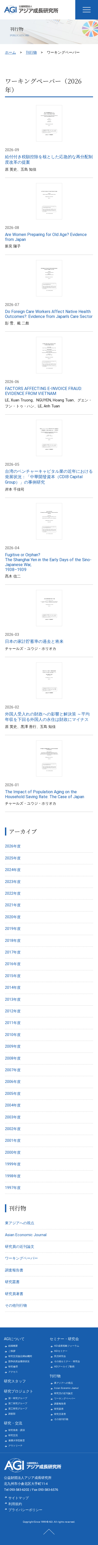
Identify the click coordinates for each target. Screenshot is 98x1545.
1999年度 (13, 1164)
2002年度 (13, 1129)
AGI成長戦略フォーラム (66, 1346)
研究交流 (13, 1435)
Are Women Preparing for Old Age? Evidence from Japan (46, 237)
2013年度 (13, 999)
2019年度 (13, 929)
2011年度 (13, 1023)
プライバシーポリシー (25, 1510)
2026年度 (13, 846)
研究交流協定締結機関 (20, 1356)
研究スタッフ (15, 1381)
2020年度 (13, 917)
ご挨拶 (11, 1351)
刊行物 (31, 52)
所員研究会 (60, 1356)
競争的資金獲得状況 (19, 1361)
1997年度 (13, 1188)
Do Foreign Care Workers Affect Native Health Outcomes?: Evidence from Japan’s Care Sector (49, 314)
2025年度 (13, 858)
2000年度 (13, 1152)
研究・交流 (13, 1423)
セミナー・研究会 (64, 1339)
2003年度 (13, 1117)
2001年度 (13, 1140)
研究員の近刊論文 (19, 1246)
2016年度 (13, 964)
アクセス (13, 1371)
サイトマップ (18, 1498)
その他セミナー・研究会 (67, 1361)
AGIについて (14, 1339)
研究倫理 (13, 1366)
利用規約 (15, 1504)
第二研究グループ (17, 1403)
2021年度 (13, 905)
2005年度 (13, 1093)
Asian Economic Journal (26, 1235)
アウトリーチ (15, 1445)
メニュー (86, 9)
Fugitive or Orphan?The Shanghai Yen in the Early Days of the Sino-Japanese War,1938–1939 (48, 562)
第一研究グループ (17, 1398)
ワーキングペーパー (21, 1258)
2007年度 (13, 1070)
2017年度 (13, 952)
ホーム (10, 52)
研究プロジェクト (18, 1391)
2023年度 (13, 882)
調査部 (11, 1413)
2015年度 (13, 976)
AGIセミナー (60, 1351)
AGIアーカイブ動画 (64, 1366)
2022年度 (13, 893)
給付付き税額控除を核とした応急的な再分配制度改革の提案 (49, 159)
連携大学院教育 (16, 1440)
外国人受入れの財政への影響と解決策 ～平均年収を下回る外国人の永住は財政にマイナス (47, 717)
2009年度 (13, 1046)
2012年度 (13, 1011)
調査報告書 (14, 1270)
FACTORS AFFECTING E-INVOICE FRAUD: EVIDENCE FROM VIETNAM (43, 391)
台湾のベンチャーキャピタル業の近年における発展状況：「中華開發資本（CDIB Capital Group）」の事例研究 (49, 477)
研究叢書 (12, 1282)
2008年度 (13, 1058)
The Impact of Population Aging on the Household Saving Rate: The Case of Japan (44, 794)
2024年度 (13, 870)
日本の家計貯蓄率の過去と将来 (34, 641)
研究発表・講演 (16, 1430)
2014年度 (13, 987)
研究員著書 (14, 1294)
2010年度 (13, 1035)
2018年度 (13, 940)
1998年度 (13, 1176)
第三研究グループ (17, 1408)
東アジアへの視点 (19, 1223)
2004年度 (13, 1105)
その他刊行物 (16, 1305)
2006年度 (13, 1082)
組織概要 (13, 1346)
